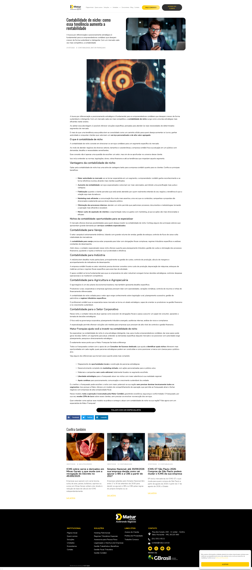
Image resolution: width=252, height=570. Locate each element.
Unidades (115, 7)
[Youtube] (150, 548)
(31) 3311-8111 (158, 538)
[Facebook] (162, 548)
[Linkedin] (168, 548)
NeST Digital (86, 565)
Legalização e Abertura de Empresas (108, 543)
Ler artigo (70, 498)
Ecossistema (125, 7)
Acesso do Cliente (132, 532)
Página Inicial (90, 7)
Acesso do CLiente (172, 7)
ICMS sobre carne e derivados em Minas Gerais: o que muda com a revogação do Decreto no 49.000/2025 (85, 472)
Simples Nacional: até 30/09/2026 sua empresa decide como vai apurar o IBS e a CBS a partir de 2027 (125, 472)
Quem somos (99, 7)
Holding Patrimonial (102, 533)
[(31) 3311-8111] (149, 539)
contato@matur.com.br (161, 543)
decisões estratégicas (157, 273)
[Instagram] (156, 548)
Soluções (106, 7)
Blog (131, 7)
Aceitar (225, 564)
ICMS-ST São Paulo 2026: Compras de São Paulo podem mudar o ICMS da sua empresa (165, 471)
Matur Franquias (98, 48)
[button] (73, 417)
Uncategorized (85, 464)
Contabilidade (84, 48)
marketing (143, 212)
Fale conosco (150, 7)
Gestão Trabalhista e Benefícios (106, 546)
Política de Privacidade (221, 558)
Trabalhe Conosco (132, 539)
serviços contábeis (117, 143)
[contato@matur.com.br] (149, 543)
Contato (136, 7)
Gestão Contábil (100, 553)
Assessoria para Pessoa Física (105, 539)
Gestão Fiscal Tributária (103, 549)
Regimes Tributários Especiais (106, 536)
